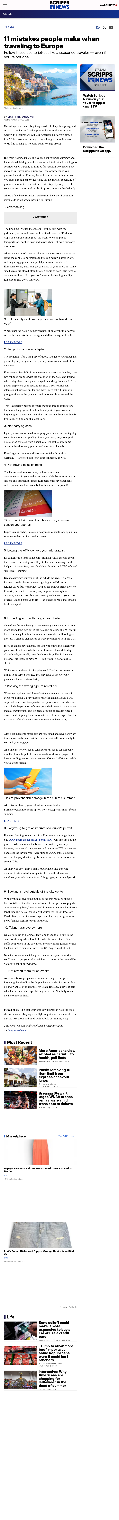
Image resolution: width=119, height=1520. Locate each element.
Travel (9, 26)
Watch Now (107, 5)
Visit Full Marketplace (67, 1136)
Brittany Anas (28, 116)
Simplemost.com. (17, 1030)
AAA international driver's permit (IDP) (31, 839)
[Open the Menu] (5, 5)
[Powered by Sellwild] (73, 1307)
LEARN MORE (13, 342)
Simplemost (14, 116)
